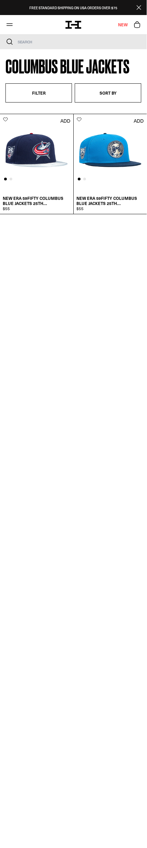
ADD (65, 120)
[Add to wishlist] (5, 119)
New (123, 24)
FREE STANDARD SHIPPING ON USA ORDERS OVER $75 (73, 7)
